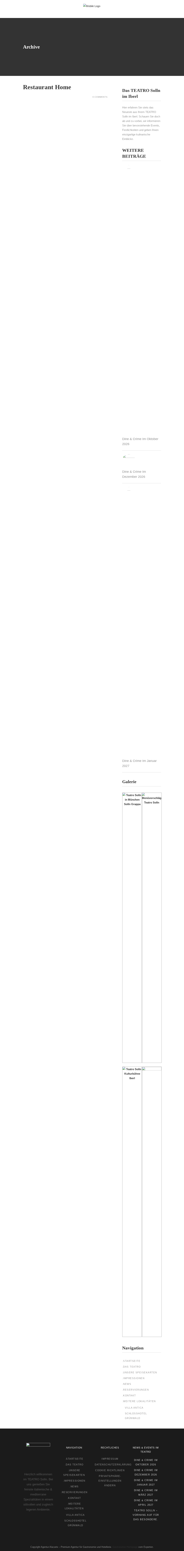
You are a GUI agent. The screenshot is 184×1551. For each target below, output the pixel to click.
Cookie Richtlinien (110, 1470)
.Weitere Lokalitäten (139, 1401)
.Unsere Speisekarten (139, 1372)
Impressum (110, 1458)
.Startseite (131, 1361)
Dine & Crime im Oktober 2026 (146, 1462)
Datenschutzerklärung (113, 1464)
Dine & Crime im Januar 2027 (146, 1482)
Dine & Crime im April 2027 (146, 1502)
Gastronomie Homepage (125, 1547)
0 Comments (100, 97)
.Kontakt (129, 1395)
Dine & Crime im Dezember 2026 (146, 1472)
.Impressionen (133, 1378)
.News (126, 1384)
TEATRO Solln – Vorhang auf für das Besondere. (146, 1515)
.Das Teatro (131, 1366)
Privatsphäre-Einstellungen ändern (109, 1481)
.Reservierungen (135, 1389)
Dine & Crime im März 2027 (146, 1492)
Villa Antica (134, 1407)
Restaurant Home (47, 87)
